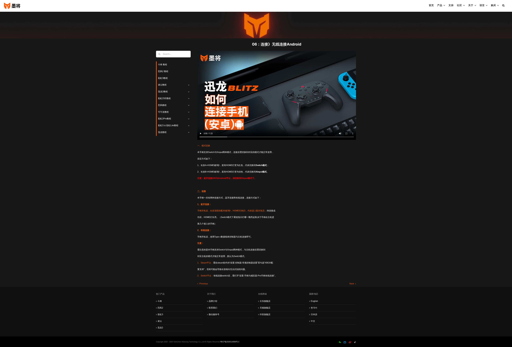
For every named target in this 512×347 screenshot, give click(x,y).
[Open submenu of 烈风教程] (189, 105)
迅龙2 (160, 327)
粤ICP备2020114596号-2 (229, 342)
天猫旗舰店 (265, 308)
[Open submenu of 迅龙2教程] (189, 91)
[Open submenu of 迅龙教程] (189, 132)
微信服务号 (214, 314)
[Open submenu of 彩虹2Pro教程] (189, 118)
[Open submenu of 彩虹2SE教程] (189, 98)
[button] (503, 5)
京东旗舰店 (265, 301)
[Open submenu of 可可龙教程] (189, 112)
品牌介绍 (213, 301)
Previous (203, 284)
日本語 (314, 314)
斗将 (160, 301)
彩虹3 (160, 314)
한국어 (314, 308)
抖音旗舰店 (265, 314)
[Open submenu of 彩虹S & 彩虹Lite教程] (189, 125)
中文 (313, 321)
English (314, 301)
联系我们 (213, 308)
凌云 (160, 321)
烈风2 (160, 308)
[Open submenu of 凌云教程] (189, 85)
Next (351, 284)
